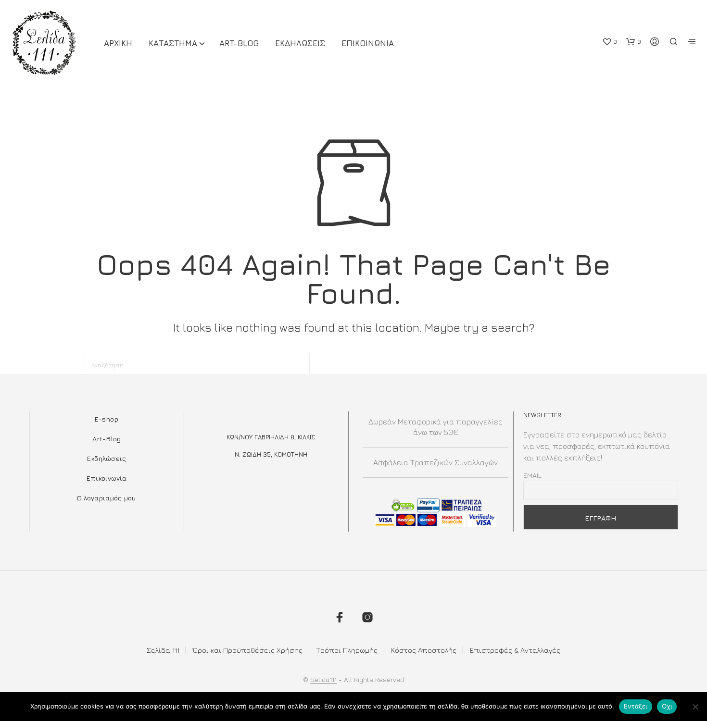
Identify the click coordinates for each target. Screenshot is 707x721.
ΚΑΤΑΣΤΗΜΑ (173, 43)
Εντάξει (635, 706)
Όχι (667, 706)
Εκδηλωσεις (300, 43)
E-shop (106, 419)
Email (532, 475)
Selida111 (323, 680)
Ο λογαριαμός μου (106, 498)
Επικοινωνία (106, 478)
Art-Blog (239, 43)
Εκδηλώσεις (106, 458)
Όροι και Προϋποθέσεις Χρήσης (248, 650)
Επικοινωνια (367, 43)
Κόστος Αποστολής (423, 650)
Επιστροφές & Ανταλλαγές (515, 650)
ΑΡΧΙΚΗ (118, 43)
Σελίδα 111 (163, 650)
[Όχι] (695, 706)
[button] (609, 42)
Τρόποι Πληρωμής (347, 650)
